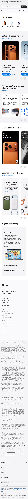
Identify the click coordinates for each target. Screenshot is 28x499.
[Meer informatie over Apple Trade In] (10, 105)
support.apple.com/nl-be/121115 (11, 374)
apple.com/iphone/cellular (17, 426)
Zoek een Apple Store (18, 488)
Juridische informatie (14, 497)
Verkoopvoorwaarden (5, 497)
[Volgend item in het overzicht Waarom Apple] (25, 120)
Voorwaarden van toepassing (9, 455)
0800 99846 (15, 489)
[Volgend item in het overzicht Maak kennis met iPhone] (25, 167)
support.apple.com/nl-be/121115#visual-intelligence (15, 380)
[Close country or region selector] (26, 1)
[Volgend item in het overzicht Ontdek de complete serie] (25, 78)
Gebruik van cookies (11, 495)
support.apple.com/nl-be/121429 (8, 384)
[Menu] (26, 11)
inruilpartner (8, 348)
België (2, 491)
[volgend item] (25, 25)
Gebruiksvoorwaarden (20, 495)
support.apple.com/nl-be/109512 (14, 434)
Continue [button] (24, 6)
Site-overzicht (22, 497)
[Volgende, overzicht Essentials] (25, 218)
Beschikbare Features (11, 452)
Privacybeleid (3, 495)
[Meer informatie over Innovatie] (10, 147)
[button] (10, 6)
